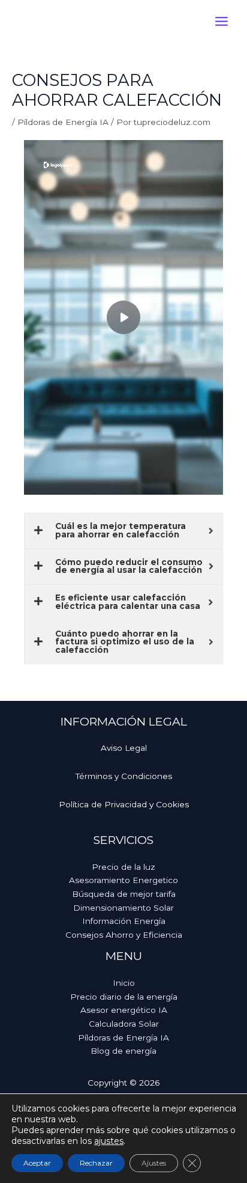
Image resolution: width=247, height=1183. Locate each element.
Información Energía (123, 921)
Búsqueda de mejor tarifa (124, 894)
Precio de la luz (123, 867)
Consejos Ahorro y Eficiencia (123, 935)
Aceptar (37, 1162)
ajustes (108, 1141)
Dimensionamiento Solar (123, 907)
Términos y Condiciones (124, 776)
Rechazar (96, 1162)
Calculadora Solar (124, 1024)
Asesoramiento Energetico (123, 880)
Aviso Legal (124, 748)
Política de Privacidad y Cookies (124, 804)
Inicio (124, 983)
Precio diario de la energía (123, 996)
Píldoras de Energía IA (63, 122)
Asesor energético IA (123, 1010)
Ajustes (153, 1162)
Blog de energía (123, 1051)
